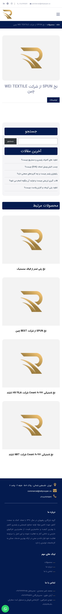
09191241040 (47, 604)
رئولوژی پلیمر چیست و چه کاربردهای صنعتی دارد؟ (37, 173)
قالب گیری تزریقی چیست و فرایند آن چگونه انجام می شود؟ (33, 180)
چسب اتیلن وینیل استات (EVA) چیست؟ (41, 166)
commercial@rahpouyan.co (40, 4)
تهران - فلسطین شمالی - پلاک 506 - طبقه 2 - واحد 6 (30, 485)
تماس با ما (48, 571)
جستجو (10, 141)
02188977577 (23, 4)
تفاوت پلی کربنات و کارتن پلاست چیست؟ (40, 187)
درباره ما (49, 566)
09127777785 (21, 590)
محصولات (50, 24)
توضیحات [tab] (53, 100)
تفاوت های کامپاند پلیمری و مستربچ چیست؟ (39, 159)
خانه (58, 24)
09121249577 (26, 595)
